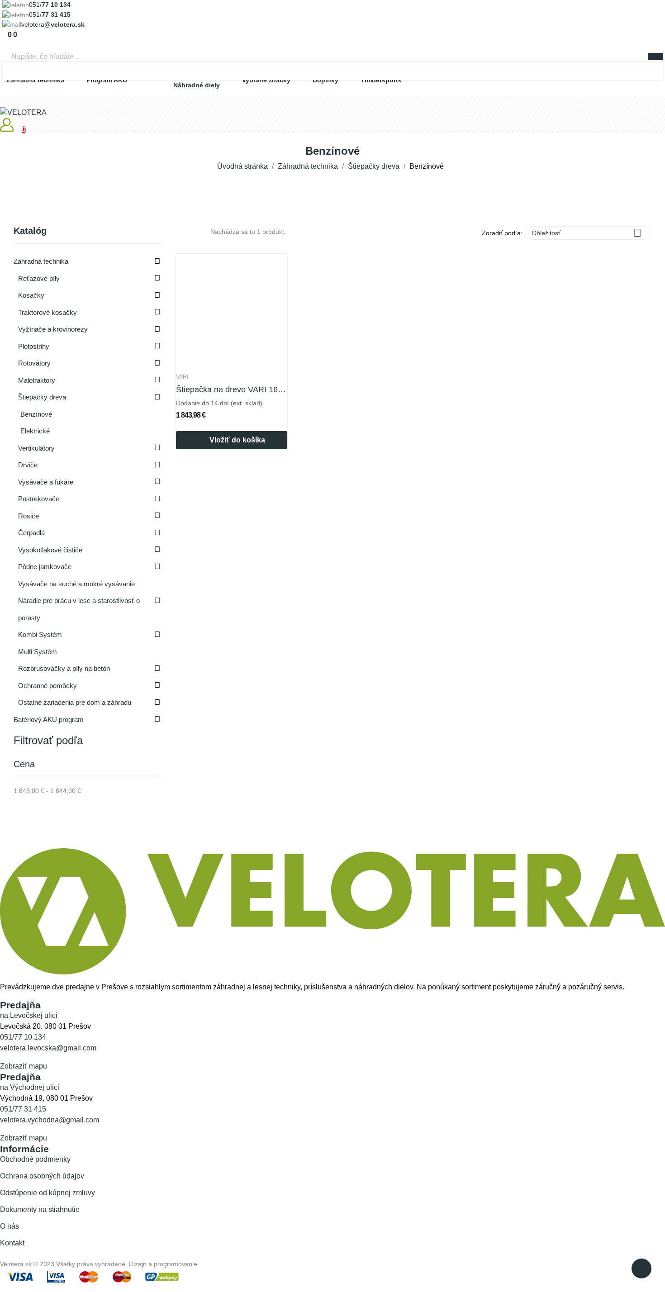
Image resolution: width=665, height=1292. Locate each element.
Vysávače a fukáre (45, 482)
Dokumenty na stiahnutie (40, 1209)
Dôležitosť (586, 233)
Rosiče (28, 516)
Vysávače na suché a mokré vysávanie (76, 584)
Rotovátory (34, 363)
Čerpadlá (31, 533)
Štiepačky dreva (42, 397)
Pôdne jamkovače (44, 566)
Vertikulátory (36, 448)
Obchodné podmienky (35, 1159)
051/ (50, 4)
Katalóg (30, 231)
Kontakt (12, 1243)
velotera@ (53, 24)
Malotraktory (36, 380)
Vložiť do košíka (237, 440)
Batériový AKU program (49, 719)
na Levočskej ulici (28, 1015)
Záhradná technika (41, 261)
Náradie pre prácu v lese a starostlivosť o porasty (79, 609)
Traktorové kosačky (47, 312)
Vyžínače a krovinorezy (53, 329)
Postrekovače (38, 499)
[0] (5, 34)
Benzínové (36, 414)
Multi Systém (37, 652)
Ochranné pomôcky (47, 685)
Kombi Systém (40, 634)
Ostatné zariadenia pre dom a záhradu (74, 702)
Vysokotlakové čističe (50, 550)
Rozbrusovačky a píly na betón (64, 668)
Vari (182, 377)
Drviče (28, 465)
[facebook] (2, 996)
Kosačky (31, 295)
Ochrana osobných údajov (42, 1176)
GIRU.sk (213, 1264)
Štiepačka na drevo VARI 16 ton (231, 389)
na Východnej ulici (29, 1087)
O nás (9, 1226)
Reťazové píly (39, 278)
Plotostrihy (33, 346)
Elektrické (35, 431)
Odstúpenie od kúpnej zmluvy (47, 1193)
